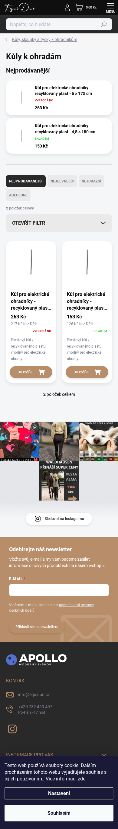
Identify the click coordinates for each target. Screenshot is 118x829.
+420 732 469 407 (35, 709)
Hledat (104, 24)
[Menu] (110, 7)
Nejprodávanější (26, 181)
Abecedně (18, 195)
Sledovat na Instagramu (64, 519)
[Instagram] (11, 728)
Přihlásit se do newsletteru (36, 627)
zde (81, 779)
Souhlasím (59, 813)
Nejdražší (91, 181)
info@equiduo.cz (34, 694)
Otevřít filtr (28, 223)
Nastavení (59, 793)
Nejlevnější (62, 181)
